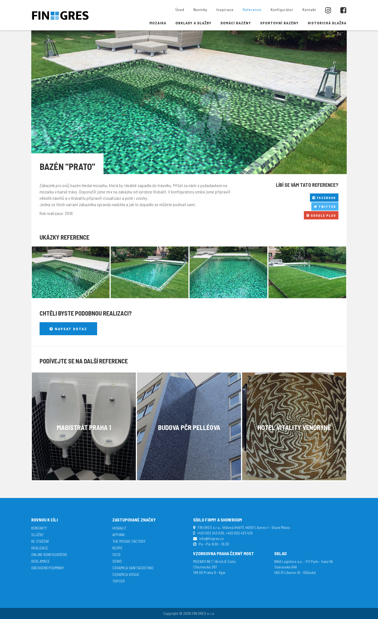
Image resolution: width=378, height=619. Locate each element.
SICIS (116, 554)
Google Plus (323, 215)
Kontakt (309, 9)
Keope (117, 547)
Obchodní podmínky (47, 567)
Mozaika (157, 22)
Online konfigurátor (49, 554)
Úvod (179, 9)
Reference (252, 9)
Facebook (326, 198)
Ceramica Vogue (125, 574)
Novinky (200, 9)
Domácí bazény (236, 22)
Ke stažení (40, 541)
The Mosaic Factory (129, 541)
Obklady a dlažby (193, 22)
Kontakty (39, 528)
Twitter (326, 206)
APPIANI (118, 534)
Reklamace (40, 561)
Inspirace (225, 9)
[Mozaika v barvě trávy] (70, 272)
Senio (117, 561)
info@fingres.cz (211, 538)
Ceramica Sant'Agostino (132, 567)
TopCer (118, 581)
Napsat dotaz (70, 328)
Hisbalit (119, 528)
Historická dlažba (327, 22)
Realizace (39, 547)
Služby (37, 534)
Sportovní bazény (279, 22)
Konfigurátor (282, 9)
